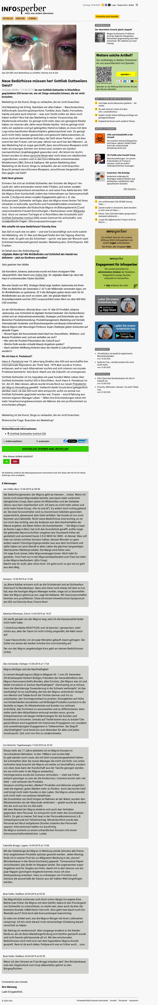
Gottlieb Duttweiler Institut (17, 217)
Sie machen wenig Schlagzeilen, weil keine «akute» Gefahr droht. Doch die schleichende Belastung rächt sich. (122, 144)
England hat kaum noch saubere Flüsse (116, 121)
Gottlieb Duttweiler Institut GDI (28, 433)
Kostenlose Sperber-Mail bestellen (45, 448)
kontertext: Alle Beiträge (118, 172)
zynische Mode (39, 155)
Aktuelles (8, 18)
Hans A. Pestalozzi (13, 361)
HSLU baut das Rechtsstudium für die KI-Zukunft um (116, 379)
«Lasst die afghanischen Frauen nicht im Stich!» (117, 221)
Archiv (131, 5)
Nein (15, 461)
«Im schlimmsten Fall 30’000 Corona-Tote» (115, 203)
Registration (122, 5)
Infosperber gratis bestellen (107, 16)
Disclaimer (122, 1000)
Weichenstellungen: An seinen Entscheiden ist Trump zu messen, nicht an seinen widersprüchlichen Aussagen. (121, 162)
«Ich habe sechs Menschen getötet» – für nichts (117, 104)
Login (113, 5)
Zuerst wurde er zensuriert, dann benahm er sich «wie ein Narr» (117, 209)
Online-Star (41, 275)
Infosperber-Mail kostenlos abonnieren (92, 1000)
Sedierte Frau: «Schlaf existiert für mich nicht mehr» (115, 363)
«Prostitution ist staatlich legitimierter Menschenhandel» (115, 354)
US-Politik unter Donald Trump (121, 155)
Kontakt (113, 1000)
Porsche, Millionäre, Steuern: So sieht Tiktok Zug (117, 388)
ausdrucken (44, 441)
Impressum (133, 1000)
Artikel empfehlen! (14, 441)
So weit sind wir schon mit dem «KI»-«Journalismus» (112, 110)
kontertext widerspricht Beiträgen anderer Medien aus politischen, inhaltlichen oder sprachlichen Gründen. (121, 180)
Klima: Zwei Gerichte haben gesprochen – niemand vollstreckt (118, 215)
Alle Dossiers (130, 189)
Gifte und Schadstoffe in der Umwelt (120, 136)
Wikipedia (79, 211)
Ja (6, 461)
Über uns (20, 18)
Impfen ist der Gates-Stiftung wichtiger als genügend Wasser (118, 116)
